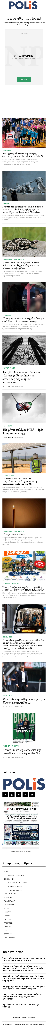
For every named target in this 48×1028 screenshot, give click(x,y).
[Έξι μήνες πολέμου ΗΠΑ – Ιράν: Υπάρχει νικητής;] (24, 408)
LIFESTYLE (6, 315)
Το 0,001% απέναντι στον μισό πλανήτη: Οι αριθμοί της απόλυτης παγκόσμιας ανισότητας (21, 377)
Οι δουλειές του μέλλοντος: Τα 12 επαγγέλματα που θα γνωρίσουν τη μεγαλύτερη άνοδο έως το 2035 (19, 481)
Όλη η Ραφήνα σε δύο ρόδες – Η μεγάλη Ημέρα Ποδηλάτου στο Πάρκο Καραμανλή (23, 588)
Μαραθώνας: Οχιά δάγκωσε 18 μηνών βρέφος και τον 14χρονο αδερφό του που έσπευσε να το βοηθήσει (21, 265)
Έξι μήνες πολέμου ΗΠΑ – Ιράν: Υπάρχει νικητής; (23, 431)
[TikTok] (25, 794)
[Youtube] (32, 794)
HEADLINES (7, 637)
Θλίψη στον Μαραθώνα (13, 534)
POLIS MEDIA (8, 386)
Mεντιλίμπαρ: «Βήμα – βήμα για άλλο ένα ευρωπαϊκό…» (23, 701)
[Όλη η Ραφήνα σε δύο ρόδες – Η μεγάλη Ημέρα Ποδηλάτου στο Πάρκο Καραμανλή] (24, 566)
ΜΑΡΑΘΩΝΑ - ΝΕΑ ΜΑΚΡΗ (13, 259)
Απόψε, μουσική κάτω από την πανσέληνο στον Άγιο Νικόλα (21, 751)
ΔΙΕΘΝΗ (5, 203)
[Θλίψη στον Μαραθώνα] (24, 513)
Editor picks (8, 368)
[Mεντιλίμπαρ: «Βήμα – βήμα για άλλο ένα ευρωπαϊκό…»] (24, 677)
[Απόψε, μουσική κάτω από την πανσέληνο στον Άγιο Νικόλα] (24, 728)
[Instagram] (12, 794)
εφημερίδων (27, 851)
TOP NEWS (7, 426)
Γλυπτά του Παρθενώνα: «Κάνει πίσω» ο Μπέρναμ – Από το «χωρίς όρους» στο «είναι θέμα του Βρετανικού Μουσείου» (22, 209)
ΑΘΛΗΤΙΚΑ (6, 150)
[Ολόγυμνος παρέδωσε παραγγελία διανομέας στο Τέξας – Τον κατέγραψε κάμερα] (24, 297)
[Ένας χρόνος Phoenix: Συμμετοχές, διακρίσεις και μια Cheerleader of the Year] (24, 133)
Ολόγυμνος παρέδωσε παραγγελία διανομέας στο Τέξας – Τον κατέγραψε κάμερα (24, 320)
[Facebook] (5, 794)
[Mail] (18, 794)
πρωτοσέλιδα (17, 851)
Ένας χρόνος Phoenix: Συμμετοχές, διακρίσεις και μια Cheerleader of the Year (24, 155)
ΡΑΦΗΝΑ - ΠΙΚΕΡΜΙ (10, 584)
